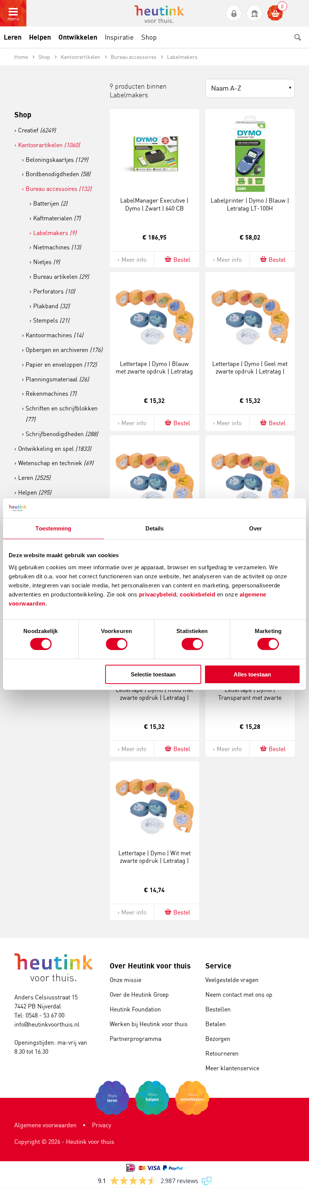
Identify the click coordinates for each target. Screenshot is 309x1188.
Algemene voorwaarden (45, 1125)
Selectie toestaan (153, 674)
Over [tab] (255, 528)
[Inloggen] (234, 13)
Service (218, 965)
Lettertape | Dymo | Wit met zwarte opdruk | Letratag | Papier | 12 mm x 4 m (154, 861)
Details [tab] (154, 528)
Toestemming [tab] (53, 528)
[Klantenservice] (254, 13)
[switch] (116, 644)
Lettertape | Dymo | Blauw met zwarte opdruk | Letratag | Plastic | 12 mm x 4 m (154, 371)
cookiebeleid (198, 594)
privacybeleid (158, 594)
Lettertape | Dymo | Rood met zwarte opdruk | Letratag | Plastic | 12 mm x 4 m (154, 697)
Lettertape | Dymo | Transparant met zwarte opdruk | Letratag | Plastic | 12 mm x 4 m (250, 701)
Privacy (101, 1125)
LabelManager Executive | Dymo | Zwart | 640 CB (154, 204)
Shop (22, 114)
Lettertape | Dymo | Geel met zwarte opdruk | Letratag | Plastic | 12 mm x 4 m (250, 371)
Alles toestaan (252, 674)
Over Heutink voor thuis (150, 965)
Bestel (181, 259)
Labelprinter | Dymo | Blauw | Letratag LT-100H (250, 204)
